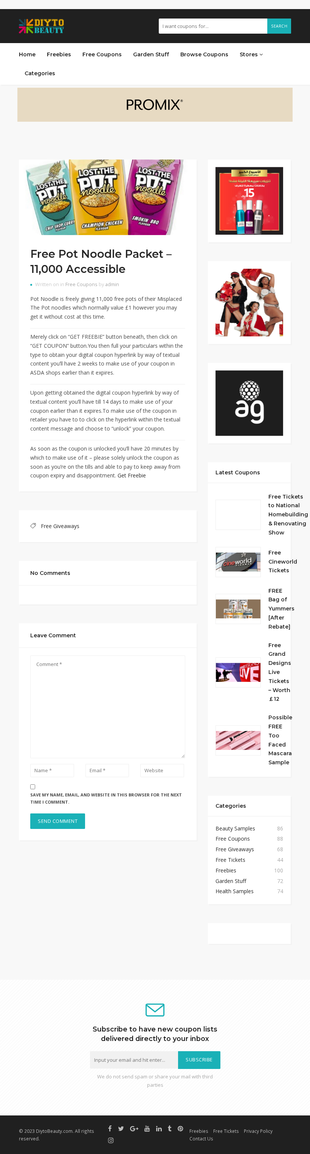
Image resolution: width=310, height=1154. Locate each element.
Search (279, 26)
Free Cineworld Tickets (282, 561)
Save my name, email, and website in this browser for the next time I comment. (106, 798)
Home (27, 54)
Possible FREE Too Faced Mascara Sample (280, 740)
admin (112, 284)
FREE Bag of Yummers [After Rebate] (281, 608)
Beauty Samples (235, 828)
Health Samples (234, 891)
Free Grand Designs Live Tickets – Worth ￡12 (279, 672)
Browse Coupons (204, 54)
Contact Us (201, 1138)
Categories (40, 73)
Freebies (59, 54)
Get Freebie (132, 475)
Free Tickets (230, 859)
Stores (249, 54)
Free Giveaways (60, 526)
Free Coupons (102, 54)
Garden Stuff (151, 54)
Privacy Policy (258, 1131)
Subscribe (199, 1059)
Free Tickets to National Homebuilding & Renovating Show (288, 514)
